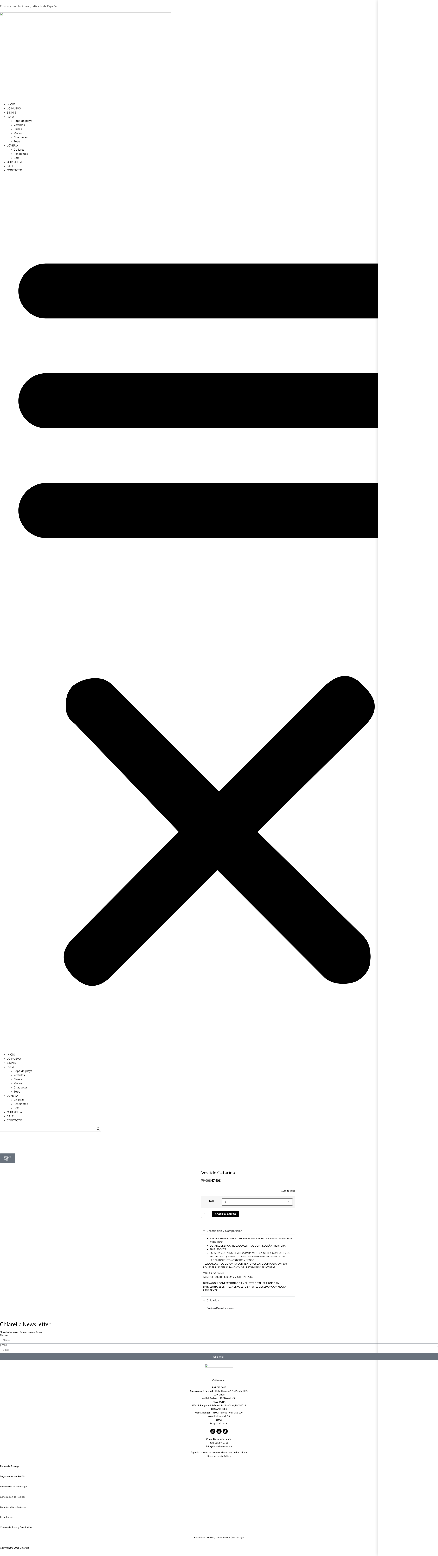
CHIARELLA (14, 162)
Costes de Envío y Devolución (16, 1527)
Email (3, 1344)
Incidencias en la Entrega (13, 1486)
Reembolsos (6, 1517)
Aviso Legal (238, 1537)
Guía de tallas (288, 1190)
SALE (10, 166)
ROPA (10, 116)
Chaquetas (21, 137)
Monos (18, 133)
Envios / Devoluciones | (219, 1537)
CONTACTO (14, 170)
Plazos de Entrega (9, 1466)
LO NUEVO (14, 108)
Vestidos (19, 125)
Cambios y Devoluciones (13, 1506)
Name (4, 1335)
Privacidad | (200, 1537)
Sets (16, 158)
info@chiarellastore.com (219, 1446)
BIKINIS (11, 112)
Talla (211, 1201)
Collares (19, 149)
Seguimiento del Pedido (12, 1476)
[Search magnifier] (98, 1129)
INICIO (11, 104)
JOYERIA (12, 145)
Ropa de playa (23, 120)
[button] (219, 612)
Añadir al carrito (225, 1214)
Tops (17, 141)
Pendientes (21, 153)
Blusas (18, 129)
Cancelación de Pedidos (12, 1496)
